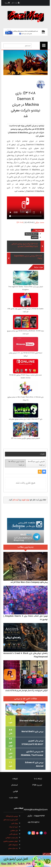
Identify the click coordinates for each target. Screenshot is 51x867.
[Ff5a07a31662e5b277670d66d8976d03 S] (25, 430)
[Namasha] (37, 832)
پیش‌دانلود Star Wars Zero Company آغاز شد (29, 582)
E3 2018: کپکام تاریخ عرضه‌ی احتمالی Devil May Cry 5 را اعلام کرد (24, 245)
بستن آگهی (46, 854)
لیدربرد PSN (37, 785)
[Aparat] (45, 832)
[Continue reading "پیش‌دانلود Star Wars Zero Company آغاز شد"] (25, 566)
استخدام (14, 785)
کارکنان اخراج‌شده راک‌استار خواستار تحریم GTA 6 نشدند (26, 690)
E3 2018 (20, 222)
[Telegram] (29, 832)
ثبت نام (15, 2)
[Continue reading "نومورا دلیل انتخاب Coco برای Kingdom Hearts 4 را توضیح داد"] (25, 600)
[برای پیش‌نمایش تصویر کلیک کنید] (25, 62)
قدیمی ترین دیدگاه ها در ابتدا (36, 463)
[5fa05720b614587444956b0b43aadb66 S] (25, 344)
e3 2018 (34, 237)
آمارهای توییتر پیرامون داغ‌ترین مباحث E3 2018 (25, 438)
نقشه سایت (13, 797)
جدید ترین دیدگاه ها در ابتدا (16, 463)
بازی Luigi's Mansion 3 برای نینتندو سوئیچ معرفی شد (25, 419)
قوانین (15, 791)
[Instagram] (33, 832)
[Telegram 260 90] (25, 536)
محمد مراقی (39, 222)
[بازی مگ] (25, 16)
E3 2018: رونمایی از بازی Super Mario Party (28, 257)
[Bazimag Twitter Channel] (41, 832)
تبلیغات (15, 778)
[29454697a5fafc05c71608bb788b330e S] (25, 278)
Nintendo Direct (31, 234)
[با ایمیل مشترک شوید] (44, 472)
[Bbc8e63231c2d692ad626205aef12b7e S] (25, 366)
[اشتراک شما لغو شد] (40, 472)
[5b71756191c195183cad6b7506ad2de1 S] (25, 388)
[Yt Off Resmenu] (44, 46)
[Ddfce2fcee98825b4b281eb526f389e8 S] (25, 411)
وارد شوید (25, 499)
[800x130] (25, 32)
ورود (6, 2)
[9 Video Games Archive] (25, 861)
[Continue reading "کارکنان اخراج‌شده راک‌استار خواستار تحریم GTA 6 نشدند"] (25, 674)
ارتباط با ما (38, 778)
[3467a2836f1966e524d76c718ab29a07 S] (25, 300)
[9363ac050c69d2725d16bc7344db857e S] (25, 322)
